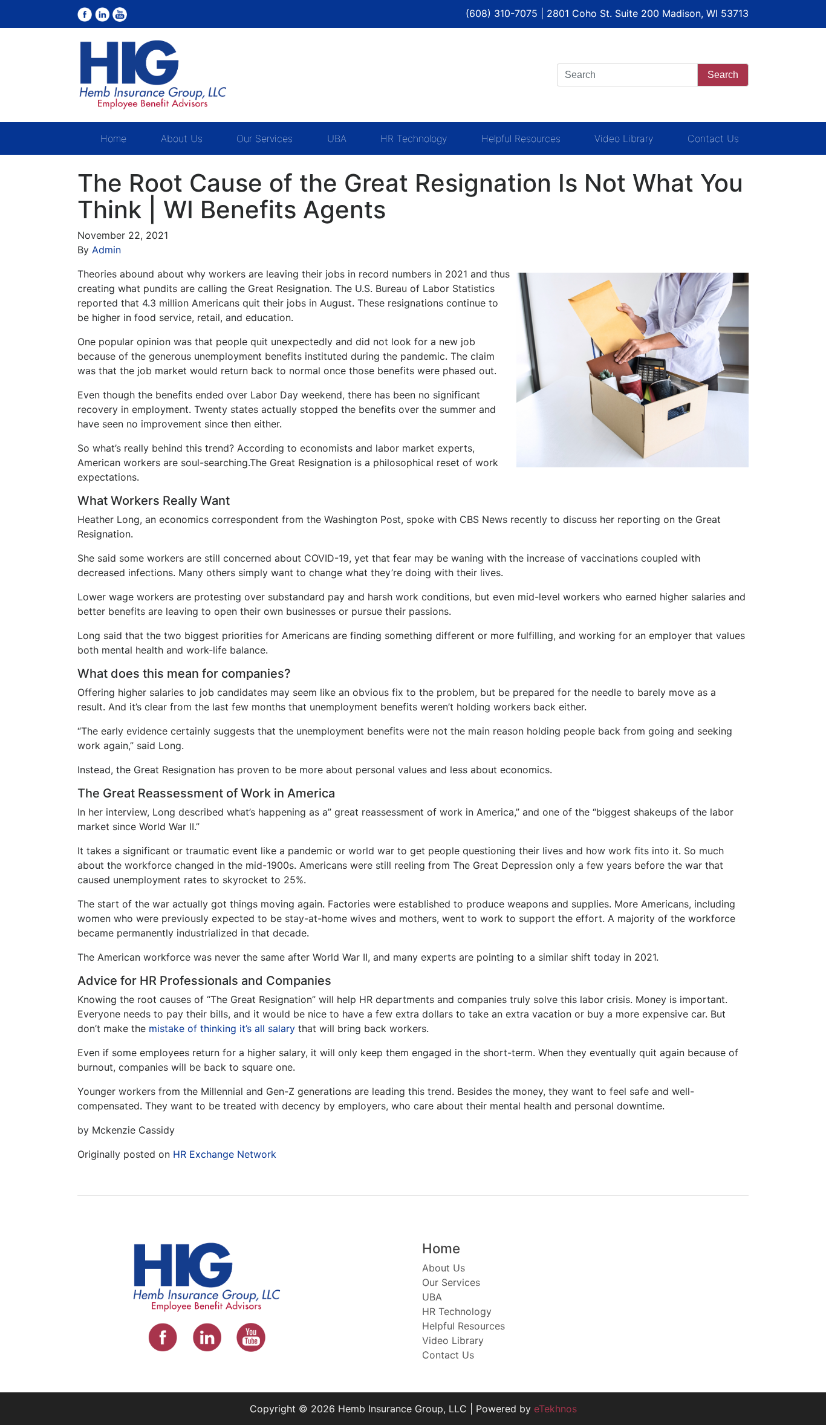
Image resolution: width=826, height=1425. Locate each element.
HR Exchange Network (224, 1154)
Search (722, 75)
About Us (182, 138)
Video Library (623, 138)
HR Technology (413, 138)
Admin (106, 250)
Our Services (264, 138)
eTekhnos (555, 1409)
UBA (336, 138)
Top (797, 1396)
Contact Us (713, 138)
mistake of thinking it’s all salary (222, 1028)
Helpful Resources (521, 138)
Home (113, 138)
